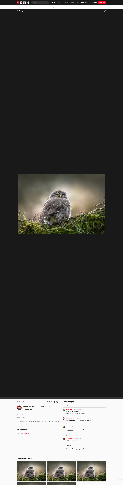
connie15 (68, 426)
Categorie (23, 433)
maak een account (72, 405)
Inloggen (94, 2)
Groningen (28, 409)
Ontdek (53, 2)
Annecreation (53, 462)
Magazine (65, 2)
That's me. (21, 479)
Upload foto (84, 2)
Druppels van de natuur (55, 479)
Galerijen (71, 7)
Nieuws (59, 2)
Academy (72, 2)
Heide (79, 479)
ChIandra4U (69, 418)
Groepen (77, 7)
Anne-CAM (69, 409)
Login (65, 405)
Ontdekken (20, 7)
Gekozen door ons (29, 7)
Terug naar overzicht (25, 11)
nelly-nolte (83, 462)
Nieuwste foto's (45, 7)
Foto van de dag (63, 7)
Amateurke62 (23, 462)
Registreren (102, 2)
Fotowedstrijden (86, 7)
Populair (37, 7)
